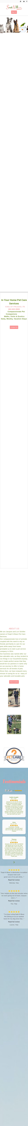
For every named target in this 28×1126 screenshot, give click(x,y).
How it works (14, 682)
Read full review (14, 880)
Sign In (14, 12)
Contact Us (14, 327)
